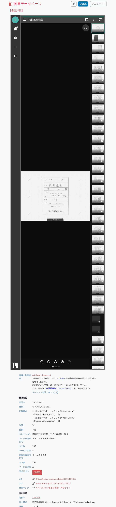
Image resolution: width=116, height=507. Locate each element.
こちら (61, 378)
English (83, 4)
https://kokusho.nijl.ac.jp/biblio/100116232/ (56, 479)
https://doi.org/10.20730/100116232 (53, 483)
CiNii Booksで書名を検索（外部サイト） (54, 487)
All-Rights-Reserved (41, 375)
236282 (36, 497)
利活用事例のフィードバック (59, 388)
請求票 (37, 472)
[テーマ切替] (74, 4)
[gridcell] (25, 3)
